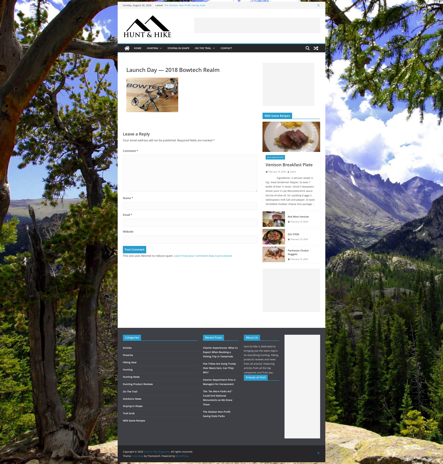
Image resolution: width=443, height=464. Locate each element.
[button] (160, 48)
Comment (130, 151)
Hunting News (131, 376)
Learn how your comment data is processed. (203, 256)
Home (137, 48)
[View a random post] (316, 48)
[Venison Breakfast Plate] (291, 137)
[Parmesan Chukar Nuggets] (274, 255)
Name (128, 198)
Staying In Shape (178, 48)
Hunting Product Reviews (138, 384)
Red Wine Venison (298, 216)
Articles (127, 347)
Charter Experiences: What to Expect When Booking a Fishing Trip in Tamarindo (220, 352)
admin (293, 171)
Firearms (128, 355)
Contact (226, 48)
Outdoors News (132, 398)
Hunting (152, 48)
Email (127, 215)
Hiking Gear (130, 362)
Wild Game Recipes (275, 157)
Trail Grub (129, 413)
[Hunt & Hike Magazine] (127, 48)
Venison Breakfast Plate (289, 164)
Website (128, 231)
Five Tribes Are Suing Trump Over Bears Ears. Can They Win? (219, 368)
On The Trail (203, 48)
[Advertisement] (257, 25)
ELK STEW (293, 234)
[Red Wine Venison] (274, 219)
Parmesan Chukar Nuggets (298, 252)
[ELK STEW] (274, 237)
